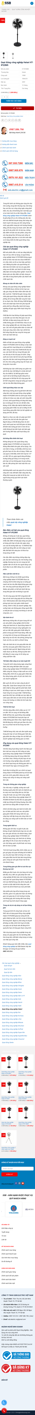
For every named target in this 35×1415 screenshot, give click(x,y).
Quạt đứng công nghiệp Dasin (12, 989)
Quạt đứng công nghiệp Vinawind (13, 1039)
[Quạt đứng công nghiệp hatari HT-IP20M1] (9, 1062)
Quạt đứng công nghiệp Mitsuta (12, 1022)
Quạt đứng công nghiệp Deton (12, 992)
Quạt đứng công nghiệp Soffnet (12, 1029)
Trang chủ (5, 9)
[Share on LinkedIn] (19, 120)
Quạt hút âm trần (9, 969)
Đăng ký (9, 1174)
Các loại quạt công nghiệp (10, 963)
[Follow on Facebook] (16, 1183)
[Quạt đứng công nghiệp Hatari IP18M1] (9, 1087)
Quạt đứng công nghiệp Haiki (11, 1006)
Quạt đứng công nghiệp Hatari (15, 116)
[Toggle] (20, 963)
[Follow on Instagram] (19, 1183)
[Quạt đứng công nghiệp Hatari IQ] (26, 1062)
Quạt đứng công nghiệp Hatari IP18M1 (7, 1098)
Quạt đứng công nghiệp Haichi (12, 1002)
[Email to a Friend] (12, 120)
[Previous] (3, 32)
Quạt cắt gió (8, 966)
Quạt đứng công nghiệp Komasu (12, 1016)
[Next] (32, 32)
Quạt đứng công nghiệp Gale (11, 999)
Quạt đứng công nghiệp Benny (12, 979)
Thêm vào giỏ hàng (13, 101)
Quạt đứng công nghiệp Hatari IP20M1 (24, 1098)
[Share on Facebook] (6, 120)
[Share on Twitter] (9, 120)
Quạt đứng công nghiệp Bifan (11, 982)
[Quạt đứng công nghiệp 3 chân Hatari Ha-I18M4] (9, 1138)
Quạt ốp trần (8, 972)
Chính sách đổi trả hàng (10, 151)
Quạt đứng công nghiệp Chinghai (13, 986)
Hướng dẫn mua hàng (9, 141)
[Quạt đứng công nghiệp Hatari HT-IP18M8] (26, 1112)
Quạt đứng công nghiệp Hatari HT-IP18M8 (24, 1123)
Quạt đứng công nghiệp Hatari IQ (24, 1072)
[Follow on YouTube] (22, 1183)
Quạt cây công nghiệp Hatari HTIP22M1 (7, 1123)
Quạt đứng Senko (8, 1042)
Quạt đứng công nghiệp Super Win (13, 1032)
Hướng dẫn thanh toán (9, 144)
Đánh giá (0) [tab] (4, 198)
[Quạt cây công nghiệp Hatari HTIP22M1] (9, 1112)
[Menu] (31, 3)
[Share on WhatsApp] (2, 120)
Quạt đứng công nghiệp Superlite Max (14, 1036)
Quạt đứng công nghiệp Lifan (11, 1019)
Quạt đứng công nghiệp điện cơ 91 (13, 996)
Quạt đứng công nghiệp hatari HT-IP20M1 (7, 1072)
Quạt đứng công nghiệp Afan (11, 976)
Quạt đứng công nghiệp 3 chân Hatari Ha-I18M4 (8, 1148)
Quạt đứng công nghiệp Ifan (11, 1012)
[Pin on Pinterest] (16, 120)
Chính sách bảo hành (9, 148)
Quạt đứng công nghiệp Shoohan (13, 1026)
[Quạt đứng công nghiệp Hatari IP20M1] (26, 1087)
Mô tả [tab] (2, 196)
